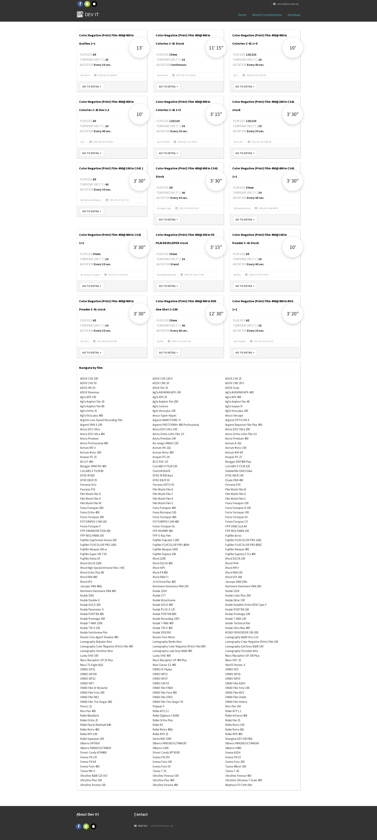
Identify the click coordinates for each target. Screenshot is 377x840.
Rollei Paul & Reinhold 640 (95, 725)
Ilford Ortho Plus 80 (92, 572)
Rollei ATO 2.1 (161, 711)
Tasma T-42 (232, 771)
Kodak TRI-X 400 (162, 628)
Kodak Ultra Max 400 (237, 628)
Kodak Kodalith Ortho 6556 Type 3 (245, 605)
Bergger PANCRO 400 (93, 466)
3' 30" (293, 114)
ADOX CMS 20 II (234, 383)
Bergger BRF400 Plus (238, 462)
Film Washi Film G (235, 494)
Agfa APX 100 (88, 397)
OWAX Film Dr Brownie (94, 688)
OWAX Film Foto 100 (237, 688)
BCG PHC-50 (160, 462)
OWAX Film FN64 (162, 688)
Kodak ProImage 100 (237, 614)
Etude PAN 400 (234, 480)
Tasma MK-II (87, 771)
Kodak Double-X (90, 600)
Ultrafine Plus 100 (91, 780)
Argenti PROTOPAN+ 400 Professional (176, 425)
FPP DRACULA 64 (235, 526)
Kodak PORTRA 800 (164, 614)
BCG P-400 (86, 462)
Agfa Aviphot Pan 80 (92, 406)
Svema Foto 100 (162, 762)
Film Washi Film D (90, 494)
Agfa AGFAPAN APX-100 (167, 392)
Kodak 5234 (232, 591)
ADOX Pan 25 (160, 388)
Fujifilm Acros (233, 535)
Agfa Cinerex (160, 406)
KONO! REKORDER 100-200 (241, 632)
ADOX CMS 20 (161, 383)
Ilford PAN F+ (161, 577)
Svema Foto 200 (234, 762)
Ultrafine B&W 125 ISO (93, 776)
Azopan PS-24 (161, 457)
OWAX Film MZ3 (234, 692)
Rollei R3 (158, 725)
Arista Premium (89, 438)
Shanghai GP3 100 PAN (238, 739)
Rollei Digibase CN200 (166, 715)
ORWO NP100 (88, 674)
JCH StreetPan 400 (164, 582)
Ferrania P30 (232, 485)
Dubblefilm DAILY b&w (238, 471)
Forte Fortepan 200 (92, 517)
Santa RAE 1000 (162, 739)
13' (139, 47)
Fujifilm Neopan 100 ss (93, 549)
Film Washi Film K (90, 498)
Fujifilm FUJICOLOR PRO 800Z (243, 545)
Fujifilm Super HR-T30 (93, 554)
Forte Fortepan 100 (237, 512)
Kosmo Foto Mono (164, 637)
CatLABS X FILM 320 (165, 466)
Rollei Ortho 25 (89, 720)
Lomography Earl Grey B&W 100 (244, 646)
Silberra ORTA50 (90, 743)
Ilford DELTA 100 (235, 558)
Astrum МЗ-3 (88, 448)
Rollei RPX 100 (88, 734)
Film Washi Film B (235, 489)
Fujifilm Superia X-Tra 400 (240, 554)
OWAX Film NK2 (89, 697)
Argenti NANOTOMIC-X (167, 420)
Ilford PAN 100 (233, 572)
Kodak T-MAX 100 (235, 619)
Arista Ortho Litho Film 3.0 (241, 434)
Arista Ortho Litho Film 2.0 (168, 434)
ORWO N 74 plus (162, 669)
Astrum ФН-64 (233, 452)
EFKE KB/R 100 (234, 475)
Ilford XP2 (86, 582)
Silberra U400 (233, 748)
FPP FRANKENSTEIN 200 (95, 531)
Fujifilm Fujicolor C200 (166, 540)
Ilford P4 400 (160, 572)
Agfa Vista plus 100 (164, 411)
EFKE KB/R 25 (88, 480)
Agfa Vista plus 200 (236, 411)
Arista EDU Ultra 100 (165, 429)
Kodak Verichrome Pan (93, 632)
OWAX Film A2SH (235, 683)
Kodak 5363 (87, 595)
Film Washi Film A (163, 489)
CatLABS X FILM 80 (91, 471)
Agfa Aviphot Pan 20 (92, 401)
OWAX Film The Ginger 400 (96, 702)
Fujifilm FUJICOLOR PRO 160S (98, 545)
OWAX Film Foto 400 (165, 692)
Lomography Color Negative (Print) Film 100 (251, 642)
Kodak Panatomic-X (92, 609)
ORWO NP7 (87, 683)
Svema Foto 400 (89, 766)
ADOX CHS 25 (233, 378)
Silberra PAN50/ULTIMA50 (95, 748)
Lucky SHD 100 (89, 655)
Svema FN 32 (233, 757)
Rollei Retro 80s (234, 729)
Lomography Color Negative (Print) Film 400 (106, 646)
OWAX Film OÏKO (163, 697)
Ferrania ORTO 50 (163, 485)
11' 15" (216, 47)
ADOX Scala (232, 388)
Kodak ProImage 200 (92, 619)
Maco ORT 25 (233, 660)
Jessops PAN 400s (91, 586)
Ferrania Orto (88, 485)
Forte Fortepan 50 (236, 517)
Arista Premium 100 (164, 438)
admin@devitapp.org (287, 3)
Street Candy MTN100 (166, 752)
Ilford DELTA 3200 (90, 563)
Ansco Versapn (234, 415)
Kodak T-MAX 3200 (91, 623)
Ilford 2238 (159, 558)
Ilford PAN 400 (88, 577)
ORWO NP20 (232, 674)
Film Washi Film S (235, 498)
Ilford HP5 (159, 568)
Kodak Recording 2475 (166, 619)
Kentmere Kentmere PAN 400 (98, 591)
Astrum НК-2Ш (162, 448)
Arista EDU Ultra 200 (237, 429)
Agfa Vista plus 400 (91, 415)
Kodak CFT (159, 595)
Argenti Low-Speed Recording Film (101, 420)
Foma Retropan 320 (164, 512)
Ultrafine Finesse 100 (165, 776)
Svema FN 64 (88, 762)
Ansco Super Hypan (164, 415)
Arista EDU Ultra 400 (92, 434)
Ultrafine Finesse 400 (238, 776)
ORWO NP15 (160, 674)
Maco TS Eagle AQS (91, 665)
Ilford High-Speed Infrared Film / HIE (102, 568)
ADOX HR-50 (87, 388)
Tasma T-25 (159, 771)
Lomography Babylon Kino (96, 642)
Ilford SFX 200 (233, 577)
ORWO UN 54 (160, 683)
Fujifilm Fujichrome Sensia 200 (98, 540)
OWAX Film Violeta (236, 702)
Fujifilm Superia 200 (164, 554)
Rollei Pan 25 (232, 720)
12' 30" (216, 313)
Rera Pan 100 (233, 706)
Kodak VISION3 (162, 632)
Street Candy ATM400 (93, 752)
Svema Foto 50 (161, 766)
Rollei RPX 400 (233, 734)
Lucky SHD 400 (162, 655)
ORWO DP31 (87, 669)
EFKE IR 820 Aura (163, 475)
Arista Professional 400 (94, 443)
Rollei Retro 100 (234, 725)
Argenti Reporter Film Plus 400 (243, 425)
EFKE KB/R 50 (161, 480)
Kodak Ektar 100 (235, 600)
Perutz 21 (86, 706)
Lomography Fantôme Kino (96, 651)
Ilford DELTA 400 (162, 563)
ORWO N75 (232, 669)
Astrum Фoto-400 (163, 452)
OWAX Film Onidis (235, 697)
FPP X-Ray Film (162, 535)
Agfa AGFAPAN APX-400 (239, 392)
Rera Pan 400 (88, 711)
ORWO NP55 (232, 678)
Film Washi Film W (90, 503)
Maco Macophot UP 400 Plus (170, 660)
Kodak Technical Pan (237, 623)
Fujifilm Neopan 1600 (165, 549)
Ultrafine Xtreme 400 (165, 785)
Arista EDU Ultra (90, 429)
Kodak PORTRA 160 (237, 609)
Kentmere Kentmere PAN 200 (243, 586)
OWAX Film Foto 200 (92, 692)
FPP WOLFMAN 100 (237, 531)
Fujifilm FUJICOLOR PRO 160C (243, 540)
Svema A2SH (232, 752)
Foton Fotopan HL (164, 526)
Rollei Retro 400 (89, 729)
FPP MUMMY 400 (163, 531)
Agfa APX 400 (233, 397)
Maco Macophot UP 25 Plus (96, 660)
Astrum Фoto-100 (235, 448)
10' (293, 47)
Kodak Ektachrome (164, 600)
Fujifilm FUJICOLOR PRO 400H (171, 545)
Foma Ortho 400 (89, 512)
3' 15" (216, 114)
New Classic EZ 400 (164, 665)
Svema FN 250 (161, 757)
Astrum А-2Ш (233, 443)
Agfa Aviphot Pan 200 (165, 401)
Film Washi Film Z (163, 503)
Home (242, 15)
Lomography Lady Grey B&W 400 (172, 651)
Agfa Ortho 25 (88, 411)
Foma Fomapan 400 (164, 508)
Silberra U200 (160, 748)
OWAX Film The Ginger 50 (168, 702)
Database (294, 15)
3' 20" (293, 313)
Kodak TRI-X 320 (90, 628)
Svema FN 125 (88, 757)
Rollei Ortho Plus (163, 720)
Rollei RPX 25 (160, 734)
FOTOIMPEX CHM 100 (93, 521)
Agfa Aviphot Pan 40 (237, 401)
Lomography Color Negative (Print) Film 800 (179, 646)
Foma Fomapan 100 (236, 503)
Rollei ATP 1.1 (233, 711)
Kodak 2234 (159, 591)
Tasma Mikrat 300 (235, 766)
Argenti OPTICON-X (237, 420)
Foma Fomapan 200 (91, 508)
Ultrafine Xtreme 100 (92, 785)
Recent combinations (267, 15)
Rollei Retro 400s (163, 729)
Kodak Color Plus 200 (238, 595)
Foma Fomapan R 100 (238, 508)
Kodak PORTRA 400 (92, 614)
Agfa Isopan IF (234, 406)
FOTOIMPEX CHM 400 (166, 521)
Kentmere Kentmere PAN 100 (170, 586)
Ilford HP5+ (232, 568)
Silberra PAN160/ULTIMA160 (242, 743)
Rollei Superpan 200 (92, 739)
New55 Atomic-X (235, 665)
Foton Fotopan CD (236, 521)
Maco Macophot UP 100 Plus (242, 655)
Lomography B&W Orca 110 (241, 637)
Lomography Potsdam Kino (241, 651)
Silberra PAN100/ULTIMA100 (169, 743)
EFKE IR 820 (87, 475)
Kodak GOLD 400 (163, 605)
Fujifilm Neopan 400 (237, 549)
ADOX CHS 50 (88, 383)
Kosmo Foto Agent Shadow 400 (99, 637)
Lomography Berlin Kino (167, 642)
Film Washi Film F (163, 494)
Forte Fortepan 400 (164, 517)
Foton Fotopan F (90, 526)
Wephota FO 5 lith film (238, 785)
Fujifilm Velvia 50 (90, 558)
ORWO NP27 (160, 678)
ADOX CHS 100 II (162, 378)
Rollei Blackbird (89, 715)
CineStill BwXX (161, 471)
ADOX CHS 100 (89, 378)
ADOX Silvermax (89, 392)
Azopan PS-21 (88, 457)
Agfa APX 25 (160, 397)
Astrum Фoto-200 (90, 452)
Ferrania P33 (87, 489)
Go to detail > (92, 86)
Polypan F (159, 706)
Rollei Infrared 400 (236, 715)
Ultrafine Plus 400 (163, 780)
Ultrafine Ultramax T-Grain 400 (243, 780)
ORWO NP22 (87, 678)
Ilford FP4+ (232, 563)
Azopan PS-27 (233, 457)
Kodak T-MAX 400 (163, 623)
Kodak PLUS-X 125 (164, 609)
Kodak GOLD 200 (90, 605)
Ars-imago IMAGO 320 (165, 443)
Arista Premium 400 (236, 438)
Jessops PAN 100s (236, 582)
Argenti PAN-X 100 (91, 425)
